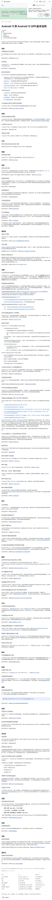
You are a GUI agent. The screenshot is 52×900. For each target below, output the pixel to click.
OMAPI (20, 420)
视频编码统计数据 (16, 661)
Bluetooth (6, 83)
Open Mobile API (5, 778)
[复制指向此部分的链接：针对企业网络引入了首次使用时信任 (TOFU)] (27, 434)
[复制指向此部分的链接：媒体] (6, 652)
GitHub (3, 888)
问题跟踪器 (37, 888)
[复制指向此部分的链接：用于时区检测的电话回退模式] (19, 388)
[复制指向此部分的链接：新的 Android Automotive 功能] (20, 144)
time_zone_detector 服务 (18, 394)
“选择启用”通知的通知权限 (43, 540)
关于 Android (4, 894)
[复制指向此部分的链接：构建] (6, 152)
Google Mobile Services (40, 884)
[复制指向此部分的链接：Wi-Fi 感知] (8, 465)
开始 (47, 15)
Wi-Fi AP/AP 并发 (16, 461)
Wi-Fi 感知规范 (16, 467)
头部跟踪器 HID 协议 (16, 622)
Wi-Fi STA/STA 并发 (16, 319)
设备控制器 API (13, 608)
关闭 (41, 15)
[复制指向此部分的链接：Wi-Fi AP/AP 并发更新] (15, 456)
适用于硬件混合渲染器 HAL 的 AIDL (20, 568)
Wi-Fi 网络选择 (15, 495)
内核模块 (14, 68)
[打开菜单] (2, 1)
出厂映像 (3, 884)
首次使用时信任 (15, 442)
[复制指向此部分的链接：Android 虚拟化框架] (14, 855)
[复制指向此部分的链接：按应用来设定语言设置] (15, 801)
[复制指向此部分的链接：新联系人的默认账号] (14, 255)
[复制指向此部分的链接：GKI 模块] (8, 62)
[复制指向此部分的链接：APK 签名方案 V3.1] (13, 747)
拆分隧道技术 (7, 97)
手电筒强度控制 (15, 208)
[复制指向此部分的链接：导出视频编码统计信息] (15, 655)
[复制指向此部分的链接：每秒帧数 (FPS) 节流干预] (16, 582)
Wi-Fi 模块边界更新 (8, 99)
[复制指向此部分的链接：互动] (6, 603)
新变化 (10, 21)
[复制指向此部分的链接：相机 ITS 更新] (10, 234)
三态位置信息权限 (26, 698)
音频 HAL (35, 135)
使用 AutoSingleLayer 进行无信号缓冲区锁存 (22, 598)
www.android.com (39, 882)
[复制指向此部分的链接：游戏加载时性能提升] (14, 676)
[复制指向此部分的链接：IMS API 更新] (10, 323)
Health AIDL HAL (13, 672)
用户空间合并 (42, 847)
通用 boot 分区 (15, 58)
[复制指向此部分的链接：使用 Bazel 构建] (11, 155)
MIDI (13, 129)
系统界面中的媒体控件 (17, 522)
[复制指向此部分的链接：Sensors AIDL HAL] (13, 643)
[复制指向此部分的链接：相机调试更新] (10, 178)
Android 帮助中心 (38, 876)
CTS (34, 828)
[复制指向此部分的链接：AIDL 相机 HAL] (11, 168)
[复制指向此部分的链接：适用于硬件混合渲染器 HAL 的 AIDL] (23, 560)
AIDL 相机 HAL (38, 174)
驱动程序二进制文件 (6, 886)
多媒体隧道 (14, 831)
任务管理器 (25, 507)
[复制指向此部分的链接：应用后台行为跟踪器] (14, 711)
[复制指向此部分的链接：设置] (6, 798)
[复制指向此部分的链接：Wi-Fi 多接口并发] (12, 479)
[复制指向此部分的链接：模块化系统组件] (11, 72)
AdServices (6, 77)
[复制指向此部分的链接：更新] (6, 836)
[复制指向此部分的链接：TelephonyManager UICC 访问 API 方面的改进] (29, 398)
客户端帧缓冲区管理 (16, 578)
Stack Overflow (38, 886)
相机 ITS (12, 237)
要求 (2, 878)
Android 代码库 (5, 876)
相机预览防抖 (15, 197)
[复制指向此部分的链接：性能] (6, 667)
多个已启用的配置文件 (17, 373)
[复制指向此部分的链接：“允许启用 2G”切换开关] (16, 273)
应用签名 (6, 793)
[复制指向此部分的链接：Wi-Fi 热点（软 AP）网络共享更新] (22, 471)
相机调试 (14, 186)
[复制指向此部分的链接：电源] (6, 708)
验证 (13, 226)
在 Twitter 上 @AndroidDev (23, 878)
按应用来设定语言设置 (17, 817)
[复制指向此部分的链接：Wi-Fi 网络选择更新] (13, 487)
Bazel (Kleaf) (15, 160)
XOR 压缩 (35, 847)
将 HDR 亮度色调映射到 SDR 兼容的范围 (21, 551)
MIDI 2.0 (21, 127)
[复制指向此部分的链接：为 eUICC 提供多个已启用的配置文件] (23, 367)
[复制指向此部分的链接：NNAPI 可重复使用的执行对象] (19, 633)
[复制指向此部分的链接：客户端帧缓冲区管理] (14, 572)
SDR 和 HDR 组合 (16, 532)
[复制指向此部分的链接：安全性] (7, 734)
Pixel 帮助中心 (38, 878)
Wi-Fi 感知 (37, 467)
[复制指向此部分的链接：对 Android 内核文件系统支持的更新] (23, 103)
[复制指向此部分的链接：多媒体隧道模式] (11, 826)
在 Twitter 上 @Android (23, 876)
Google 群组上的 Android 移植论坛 (25, 888)
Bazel (13, 157)
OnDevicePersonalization (9, 85)
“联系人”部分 (23, 264)
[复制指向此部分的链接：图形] (6, 557)
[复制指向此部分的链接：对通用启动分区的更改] (15, 51)
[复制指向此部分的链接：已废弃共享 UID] (11, 787)
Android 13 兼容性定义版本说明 (28, 251)
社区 (9, 894)
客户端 (32, 574)
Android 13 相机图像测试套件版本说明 (20, 241)
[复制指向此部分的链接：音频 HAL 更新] (11, 133)
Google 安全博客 (21, 882)
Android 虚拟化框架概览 (17, 863)
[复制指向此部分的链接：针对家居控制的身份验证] (16, 606)
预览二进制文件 (5, 882)
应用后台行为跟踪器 (16, 718)
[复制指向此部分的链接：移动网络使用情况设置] (15, 283)
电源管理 (14, 728)
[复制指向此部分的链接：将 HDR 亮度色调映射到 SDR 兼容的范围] (25, 545)
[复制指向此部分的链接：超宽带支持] (9, 445)
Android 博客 (21, 880)
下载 (2, 880)
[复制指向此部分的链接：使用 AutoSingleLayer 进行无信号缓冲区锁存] (28, 590)
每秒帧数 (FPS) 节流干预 (26, 586)
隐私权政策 (21, 894)
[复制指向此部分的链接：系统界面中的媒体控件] (15, 515)
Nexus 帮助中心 (38, 880)
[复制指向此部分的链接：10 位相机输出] (10, 212)
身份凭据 (14, 743)
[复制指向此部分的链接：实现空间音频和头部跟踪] (16, 116)
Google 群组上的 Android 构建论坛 (25, 886)
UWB (5, 87)
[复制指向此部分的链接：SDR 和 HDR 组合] (12, 525)
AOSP (3, 21)
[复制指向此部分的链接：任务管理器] (9, 505)
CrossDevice (7, 92)
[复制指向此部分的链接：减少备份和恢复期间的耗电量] (19, 722)
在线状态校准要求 (32, 384)
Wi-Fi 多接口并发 (16, 484)
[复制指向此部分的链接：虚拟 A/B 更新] (10, 839)
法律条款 (13, 894)
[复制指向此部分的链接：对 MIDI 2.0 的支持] (13, 124)
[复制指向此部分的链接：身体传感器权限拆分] (14, 690)
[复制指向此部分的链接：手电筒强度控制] (11, 200)
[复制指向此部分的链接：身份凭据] (8, 736)
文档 (2, 5)
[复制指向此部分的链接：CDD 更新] (8, 244)
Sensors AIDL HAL (14, 645)
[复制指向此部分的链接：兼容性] (7, 231)
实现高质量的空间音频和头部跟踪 (41, 120)
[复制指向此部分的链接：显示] (6, 501)
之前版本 (18, 247)
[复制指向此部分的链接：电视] (6, 823)
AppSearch (6, 81)
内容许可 (14, 868)
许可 (17, 894)
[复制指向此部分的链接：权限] (6, 687)
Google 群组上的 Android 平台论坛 (25, 884)
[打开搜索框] (34, 1)
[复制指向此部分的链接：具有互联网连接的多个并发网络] (20, 313)
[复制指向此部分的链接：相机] (6, 165)
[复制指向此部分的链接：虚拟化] (7, 853)
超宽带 (13, 452)
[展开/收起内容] (7, 30)
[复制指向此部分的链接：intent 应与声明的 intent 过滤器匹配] (23, 756)
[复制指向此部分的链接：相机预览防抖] (10, 190)
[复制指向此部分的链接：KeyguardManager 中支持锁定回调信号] (25, 626)
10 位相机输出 (15, 220)
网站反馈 (26, 894)
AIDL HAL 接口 (37, 645)
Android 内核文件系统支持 (18, 108)
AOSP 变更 (6, 16)
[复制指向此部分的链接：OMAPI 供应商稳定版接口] (17, 776)
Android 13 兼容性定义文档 (8, 247)
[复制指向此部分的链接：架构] (6, 49)
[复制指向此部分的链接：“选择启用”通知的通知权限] (17, 536)
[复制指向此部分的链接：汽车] (6, 141)
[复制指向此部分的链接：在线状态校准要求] (13, 377)
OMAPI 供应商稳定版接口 (17, 784)
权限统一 (6, 95)
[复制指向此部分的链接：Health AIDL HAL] (12, 670)
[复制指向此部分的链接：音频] (6, 114)
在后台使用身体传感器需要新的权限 (20, 703)
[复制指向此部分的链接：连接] (6, 270)
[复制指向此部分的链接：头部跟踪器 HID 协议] (14, 615)
